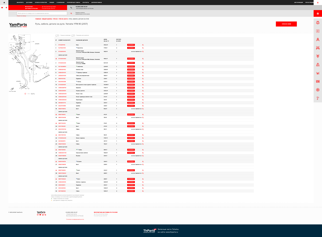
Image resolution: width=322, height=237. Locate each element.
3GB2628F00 (62, 87)
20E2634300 (62, 75)
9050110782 (61, 78)
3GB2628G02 (62, 99)
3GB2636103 (62, 182)
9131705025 (61, 126)
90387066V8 (62, 155)
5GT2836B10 (62, 66)
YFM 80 (55, 19)
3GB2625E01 (62, 90)
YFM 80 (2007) (63, 19)
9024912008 (62, 81)
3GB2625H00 (62, 96)
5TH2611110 (61, 45)
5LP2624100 (62, 48)
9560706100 (62, 144)
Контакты (86, 2)
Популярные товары (73, 2)
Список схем (286, 24)
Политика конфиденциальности (75, 219)
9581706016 (61, 170)
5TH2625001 (62, 84)
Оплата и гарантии (41, 2)
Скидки (51, 2)
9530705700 (62, 129)
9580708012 (62, 108)
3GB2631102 (62, 69)
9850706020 (62, 173)
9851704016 (62, 123)
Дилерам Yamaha (96, 2)
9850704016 (62, 117)
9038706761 (62, 161)
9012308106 (61, 188)
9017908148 (62, 191)
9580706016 (62, 164)
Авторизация (298, 2)
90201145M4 (62, 105)
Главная (38, 19)
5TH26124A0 (62, 58)
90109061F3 (61, 141)
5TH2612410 (62, 51)
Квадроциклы (47, 19)
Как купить (20, 2)
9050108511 (61, 185)
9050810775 (62, 102)
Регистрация (309, 2)
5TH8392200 (62, 138)
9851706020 (62, 179)
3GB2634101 (62, 72)
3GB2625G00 (62, 93)
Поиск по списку (21, 16)
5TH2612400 (62, 63)
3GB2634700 (62, 152)
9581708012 (61, 114)
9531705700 (62, 135)
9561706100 (61, 149)
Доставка (29, 2)
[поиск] (143, 45)
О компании (60, 2)
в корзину (131, 44)
